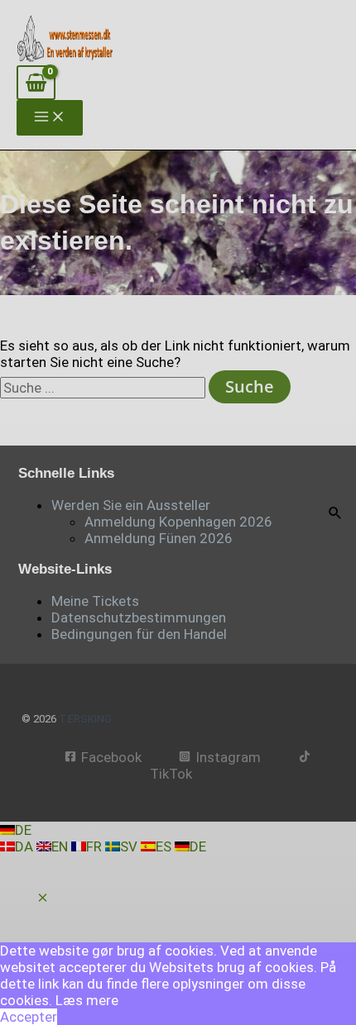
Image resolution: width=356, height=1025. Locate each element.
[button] (43, 898)
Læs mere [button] (86, 1000)
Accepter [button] (28, 1016)
